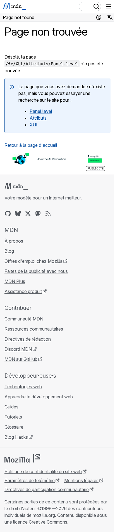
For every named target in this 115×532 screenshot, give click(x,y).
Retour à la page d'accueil (30, 145)
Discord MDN (18, 349)
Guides (11, 407)
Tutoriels (13, 417)
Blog (9, 251)
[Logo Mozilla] (22, 458)
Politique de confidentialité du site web (43, 471)
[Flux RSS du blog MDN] (48, 213)
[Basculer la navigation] (108, 6)
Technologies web (23, 386)
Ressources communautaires (33, 329)
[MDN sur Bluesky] (18, 213)
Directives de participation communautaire (46, 489)
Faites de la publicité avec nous (36, 271)
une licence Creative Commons (35, 522)
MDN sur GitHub (20, 359)
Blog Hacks (16, 437)
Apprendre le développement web (38, 396)
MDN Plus (14, 281)
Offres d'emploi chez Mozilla (33, 261)
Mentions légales (81, 480)
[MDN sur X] (28, 213)
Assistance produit (23, 291)
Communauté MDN (23, 319)
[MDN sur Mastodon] (38, 213)
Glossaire (13, 427)
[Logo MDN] (16, 186)
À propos (13, 241)
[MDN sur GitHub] (7, 213)
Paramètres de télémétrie (29, 480)
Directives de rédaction (27, 339)
